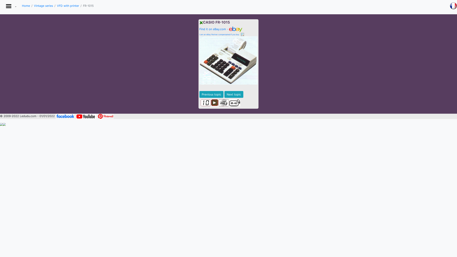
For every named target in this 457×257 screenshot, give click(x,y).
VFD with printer (68, 5)
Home (26, 5)
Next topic (234, 94)
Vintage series (43, 5)
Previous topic (211, 94)
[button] (10, 7)
